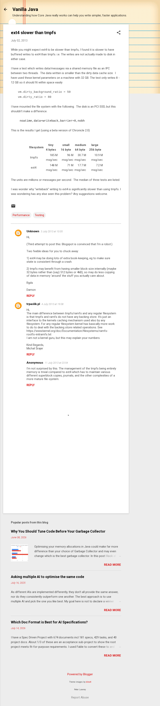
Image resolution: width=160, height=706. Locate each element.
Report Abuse (80, 697)
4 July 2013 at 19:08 (52, 304)
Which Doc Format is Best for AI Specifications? (49, 622)
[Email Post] (13, 207)
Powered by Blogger (80, 674)
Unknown (33, 231)
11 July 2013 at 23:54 (56, 362)
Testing (39, 215)
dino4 (88, 682)
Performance (21, 215)
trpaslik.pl (33, 304)
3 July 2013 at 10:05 (52, 231)
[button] (118, 33)
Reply (31, 295)
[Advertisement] (144, 82)
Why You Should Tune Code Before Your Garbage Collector (58, 531)
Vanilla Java (25, 9)
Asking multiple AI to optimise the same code (47, 577)
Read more (112, 564)
